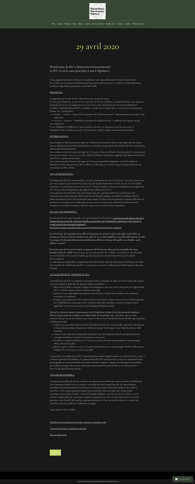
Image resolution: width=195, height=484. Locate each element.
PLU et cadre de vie (58, 434)
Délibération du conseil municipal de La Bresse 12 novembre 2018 (78, 422)
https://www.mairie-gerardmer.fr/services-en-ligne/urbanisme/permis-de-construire (86, 227)
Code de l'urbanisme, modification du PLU (68, 428)
